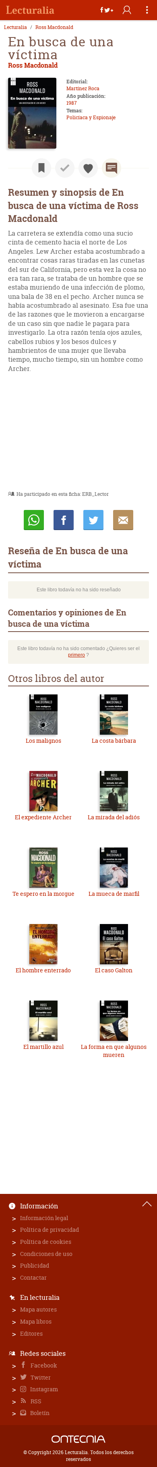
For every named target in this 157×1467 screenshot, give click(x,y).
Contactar (33, 1277)
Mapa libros (36, 1321)
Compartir (64, 520)
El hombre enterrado (43, 970)
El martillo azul (43, 1047)
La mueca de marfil (114, 893)
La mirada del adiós (114, 817)
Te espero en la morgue (43, 893)
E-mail (123, 520)
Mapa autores (38, 1309)
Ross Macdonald (54, 27)
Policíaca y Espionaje (91, 117)
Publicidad (34, 1265)
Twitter (40, 1377)
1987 (71, 102)
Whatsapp (34, 520)
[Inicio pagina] (147, 1204)
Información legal (44, 1218)
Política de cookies (45, 1241)
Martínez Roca (82, 88)
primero (76, 655)
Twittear (93, 520)
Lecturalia (15, 27)
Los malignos (43, 740)
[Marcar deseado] (88, 168)
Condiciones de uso (46, 1254)
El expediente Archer (43, 817)
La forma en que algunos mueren (114, 1051)
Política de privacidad (49, 1229)
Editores (31, 1333)
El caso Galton (113, 970)
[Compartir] (107, 10)
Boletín (39, 1413)
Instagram (43, 1389)
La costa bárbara (114, 740)
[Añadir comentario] (111, 168)
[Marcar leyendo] (41, 168)
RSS (35, 1401)
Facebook (43, 1365)
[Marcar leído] (64, 168)
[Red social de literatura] (30, 10)
